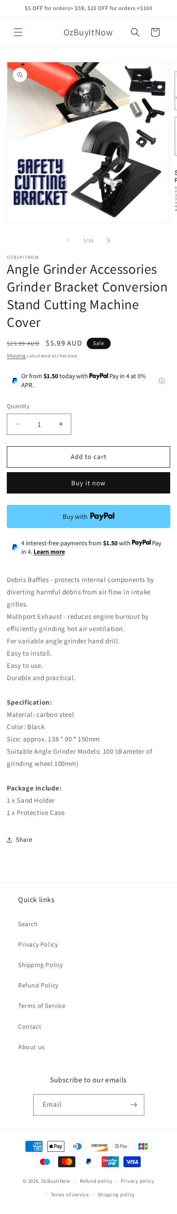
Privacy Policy (38, 944)
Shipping (16, 356)
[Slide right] (108, 240)
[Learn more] (162, 381)
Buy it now (88, 483)
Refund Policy (38, 985)
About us (31, 1047)
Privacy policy (137, 1181)
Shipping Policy (40, 965)
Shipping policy (116, 1194)
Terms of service (70, 1194)
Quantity (18, 406)
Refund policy (96, 1181)
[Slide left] (69, 240)
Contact (29, 1026)
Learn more (49, 552)
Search (28, 924)
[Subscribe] (134, 1104)
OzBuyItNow (55, 1181)
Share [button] (24, 839)
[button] (18, 32)
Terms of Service (42, 1006)
